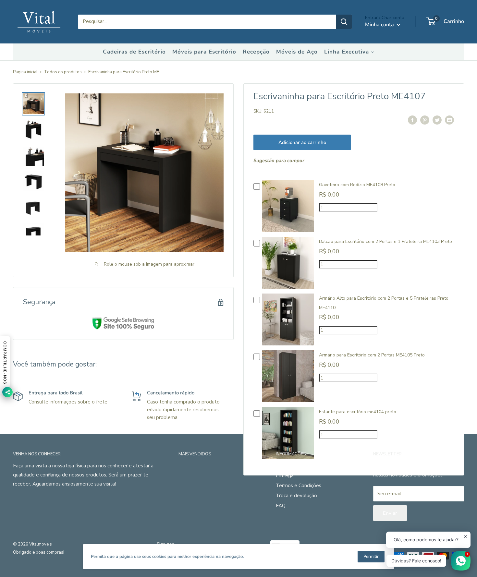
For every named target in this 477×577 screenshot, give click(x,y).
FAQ (281, 505)
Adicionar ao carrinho (302, 142)
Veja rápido (288, 230)
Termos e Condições (298, 485)
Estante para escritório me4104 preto (357, 412)
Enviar (390, 513)
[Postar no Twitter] (437, 120)
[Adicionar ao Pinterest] (424, 120)
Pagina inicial (25, 72)
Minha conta (380, 24)
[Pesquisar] (344, 22)
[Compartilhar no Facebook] (412, 120)
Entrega (285, 475)
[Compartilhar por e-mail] (449, 120)
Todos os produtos (63, 72)
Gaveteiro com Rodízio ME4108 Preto (357, 185)
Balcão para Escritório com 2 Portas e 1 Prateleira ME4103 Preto (385, 241)
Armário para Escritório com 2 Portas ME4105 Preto (372, 355)
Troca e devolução (296, 495)
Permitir (371, 556)
